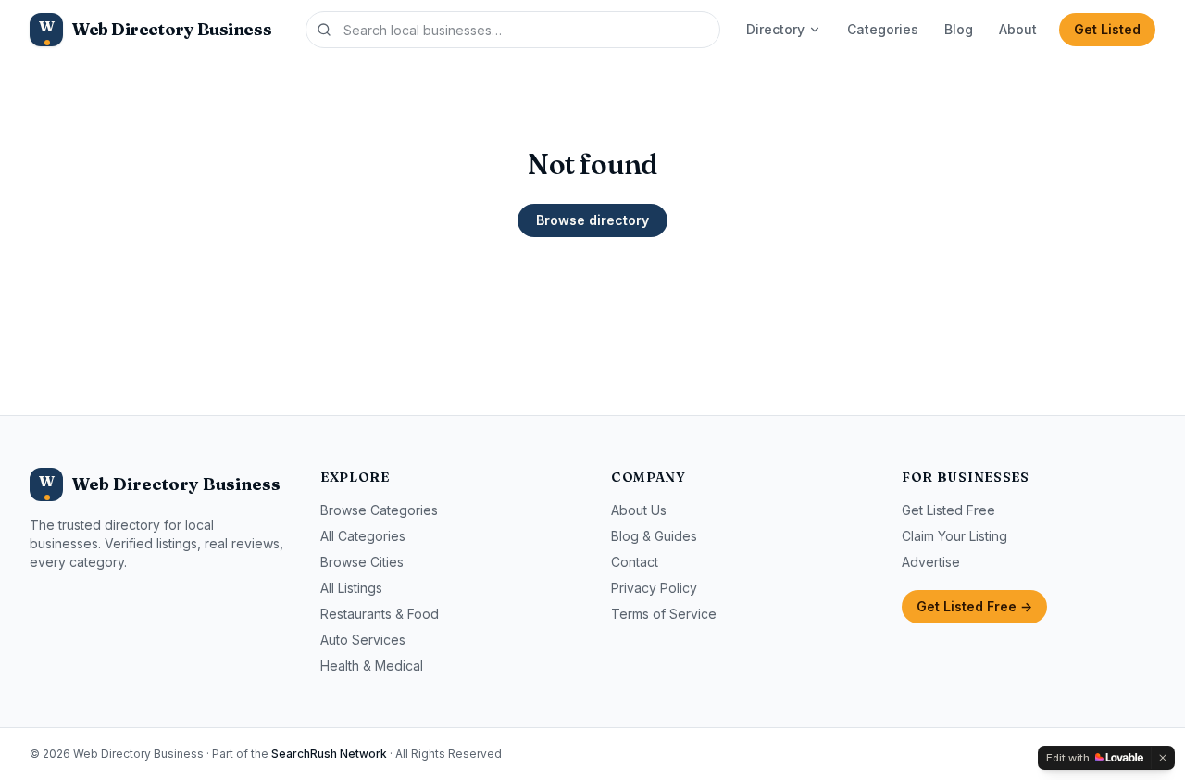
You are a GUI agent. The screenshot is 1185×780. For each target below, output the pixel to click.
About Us (639, 510)
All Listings (351, 588)
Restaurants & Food (379, 614)
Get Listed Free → (974, 606)
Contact (634, 562)
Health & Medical (371, 665)
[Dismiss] (1163, 758)
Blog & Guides (654, 536)
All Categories (362, 536)
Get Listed (1107, 29)
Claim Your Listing (954, 536)
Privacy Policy (654, 588)
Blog (958, 29)
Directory (775, 29)
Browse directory (592, 220)
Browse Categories (379, 510)
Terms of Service (664, 614)
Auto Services (362, 640)
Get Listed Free (948, 510)
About (1018, 29)
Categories (882, 29)
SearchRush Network (329, 754)
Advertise (931, 562)
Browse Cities (362, 562)
